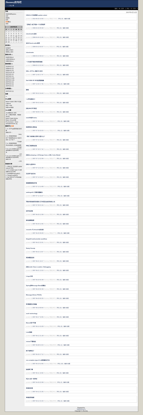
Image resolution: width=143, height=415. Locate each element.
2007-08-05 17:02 (37, 112)
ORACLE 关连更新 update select (36, 15)
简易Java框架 (10, 107)
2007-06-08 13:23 (37, 345)
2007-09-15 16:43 (37, 93)
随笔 (27, 90)
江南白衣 (8, 103)
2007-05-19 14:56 (37, 363)
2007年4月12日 (131, 12)
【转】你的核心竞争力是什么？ (35, 136)
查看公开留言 (9, 50)
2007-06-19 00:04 (37, 307)
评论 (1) (59, 74)
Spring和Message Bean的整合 (36, 285)
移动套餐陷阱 (30, 220)
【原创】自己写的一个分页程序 (35, 24)
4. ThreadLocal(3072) (12, 175)
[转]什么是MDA (31, 164)
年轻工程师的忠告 (31, 145)
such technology (31, 313)
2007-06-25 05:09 (37, 233)
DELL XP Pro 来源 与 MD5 (34, 71)
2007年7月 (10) (10, 78)
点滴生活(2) (9, 59)
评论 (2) (59, 84)
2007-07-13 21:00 (37, 168)
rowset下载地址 (31, 341)
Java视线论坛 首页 (11, 113)
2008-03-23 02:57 (37, 46)
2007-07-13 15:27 (37, 177)
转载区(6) (8, 61)
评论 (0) (60, 18)
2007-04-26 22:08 (37, 382)
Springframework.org (11, 123)
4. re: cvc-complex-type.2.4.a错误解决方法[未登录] (14, 149)
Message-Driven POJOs (34, 295)
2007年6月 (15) (10, 80)
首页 (7, 16)
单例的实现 (29, 388)
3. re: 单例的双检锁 (11, 143)
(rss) (12, 57)
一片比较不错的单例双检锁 (34, 62)
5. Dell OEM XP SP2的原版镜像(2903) (13, 178)
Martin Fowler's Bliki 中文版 (13, 101)
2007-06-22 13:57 (37, 252)
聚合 (9, 22)
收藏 (68, 18)
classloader (30, 52)
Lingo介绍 (29, 276)
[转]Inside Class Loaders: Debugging (38, 267)
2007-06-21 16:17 (37, 261)
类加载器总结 (30, 257)
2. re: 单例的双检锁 (11, 136)
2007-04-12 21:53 (37, 401)
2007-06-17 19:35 (37, 317)
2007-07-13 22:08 (37, 158)
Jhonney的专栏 (13, 2)
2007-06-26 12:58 (37, 214)
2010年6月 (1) (10, 66)
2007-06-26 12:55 (37, 224)
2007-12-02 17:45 (37, 84)
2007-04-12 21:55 (37, 391)
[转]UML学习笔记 (31, 108)
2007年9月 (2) (10, 74)
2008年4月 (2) (10, 68)
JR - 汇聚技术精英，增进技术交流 (13, 115)
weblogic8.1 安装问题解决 (34, 192)
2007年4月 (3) (10, 84)
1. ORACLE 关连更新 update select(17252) (14, 167)
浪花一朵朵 (9, 105)
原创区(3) (8, 57)
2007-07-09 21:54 (37, 205)
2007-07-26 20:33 (37, 130)
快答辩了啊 (29, 369)
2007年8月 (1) (10, 76)
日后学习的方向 (31, 173)
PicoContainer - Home (12, 122)
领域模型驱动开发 (31, 183)
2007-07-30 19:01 (37, 121)
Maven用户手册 (31, 323)
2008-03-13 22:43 (37, 65)
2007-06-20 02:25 (37, 298)
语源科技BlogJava (11, 14)
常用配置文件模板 (31, 304)
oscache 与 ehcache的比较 (35, 229)
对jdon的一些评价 (31, 379)
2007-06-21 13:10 (37, 270)
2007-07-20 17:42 (37, 149)
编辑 (65, 18)
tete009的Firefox (31, 117)
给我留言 (8, 48)
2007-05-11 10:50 (37, 373)
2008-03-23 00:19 (37, 56)
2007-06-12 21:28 (37, 335)
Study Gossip (30, 248)
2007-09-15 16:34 (37, 102)
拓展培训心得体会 (31, 127)
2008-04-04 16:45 (37, 37)
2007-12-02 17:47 (37, 74)
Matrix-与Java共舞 (11, 120)
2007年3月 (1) (10, 91)
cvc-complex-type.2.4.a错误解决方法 (38, 360)
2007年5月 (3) (10, 82)
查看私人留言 (9, 52)
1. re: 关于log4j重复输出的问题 (14, 129)
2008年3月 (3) (10, 70)
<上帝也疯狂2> (30, 99)
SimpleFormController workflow (36, 239)
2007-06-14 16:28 (37, 326)
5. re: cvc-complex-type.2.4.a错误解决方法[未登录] (14, 156)
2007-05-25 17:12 (37, 354)
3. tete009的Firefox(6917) (13, 173)
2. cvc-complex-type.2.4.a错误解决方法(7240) (14, 170)
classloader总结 (31, 34)
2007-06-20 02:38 (37, 279)
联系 (7, 20)
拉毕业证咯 (29, 211)
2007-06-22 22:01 (37, 242)
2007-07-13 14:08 (37, 186)
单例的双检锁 (30, 397)
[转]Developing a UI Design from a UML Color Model (43, 155)
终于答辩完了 (30, 351)
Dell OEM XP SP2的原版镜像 (35, 80)
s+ (6, 96)
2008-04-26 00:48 (37, 28)
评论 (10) (60, 363)
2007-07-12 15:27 (37, 196)
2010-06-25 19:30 (37, 18)
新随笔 (8, 18)
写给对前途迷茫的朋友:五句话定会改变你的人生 (40, 201)
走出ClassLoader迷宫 (33, 43)
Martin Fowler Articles (12, 118)
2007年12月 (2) (10, 72)
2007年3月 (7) (10, 86)
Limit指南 (29, 332)
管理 (7, 23)
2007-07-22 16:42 (37, 140)
